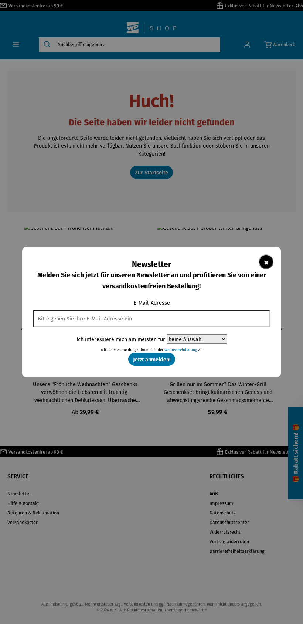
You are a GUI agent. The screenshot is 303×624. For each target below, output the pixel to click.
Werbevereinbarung (180, 350)
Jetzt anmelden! (151, 359)
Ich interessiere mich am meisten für (120, 339)
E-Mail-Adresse (151, 302)
